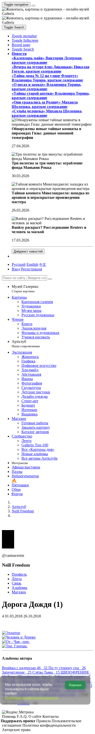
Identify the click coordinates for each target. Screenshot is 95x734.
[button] (24, 36)
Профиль (19, 574)
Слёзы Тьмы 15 (46, 672)
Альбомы (19, 588)
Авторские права (16, 730)
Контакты (50, 716)
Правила (44, 721)
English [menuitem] (32, 264)
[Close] (50, 279)
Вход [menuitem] (16, 269)
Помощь (9, 716)
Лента (17, 579)
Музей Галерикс (25, 288)
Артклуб (26, 343)
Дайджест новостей (28, 251)
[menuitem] (42, 264)
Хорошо (75, 685)
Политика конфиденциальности (49, 725)
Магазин (19, 592)
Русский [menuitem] (19, 264)
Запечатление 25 (17, 672)
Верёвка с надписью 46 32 (25, 668)
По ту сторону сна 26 (67, 668)
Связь (16, 583)
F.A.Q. (22, 716)
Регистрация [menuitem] (31, 269)
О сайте (35, 716)
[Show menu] (33, 5)
